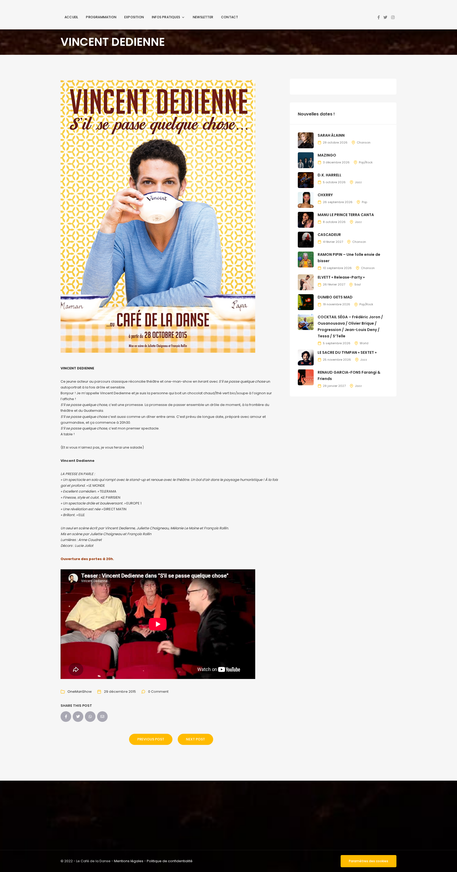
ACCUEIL (71, 17)
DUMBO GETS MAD (335, 297)
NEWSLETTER (203, 17)
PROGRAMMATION (101, 17)
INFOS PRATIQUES (166, 17)
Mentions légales (128, 861)
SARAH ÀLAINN (331, 135)
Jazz (358, 182)
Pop (364, 202)
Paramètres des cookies (368, 861)
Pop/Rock (366, 162)
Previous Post (150, 739)
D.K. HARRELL (329, 175)
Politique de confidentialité (170, 861)
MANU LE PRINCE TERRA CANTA (346, 214)
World (364, 343)
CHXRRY (325, 195)
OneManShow (79, 691)
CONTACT (229, 17)
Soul (357, 284)
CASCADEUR (329, 234)
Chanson (364, 142)
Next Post (195, 739)
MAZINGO (327, 155)
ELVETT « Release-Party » (341, 277)
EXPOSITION (134, 17)
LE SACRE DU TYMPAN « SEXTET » (347, 352)
